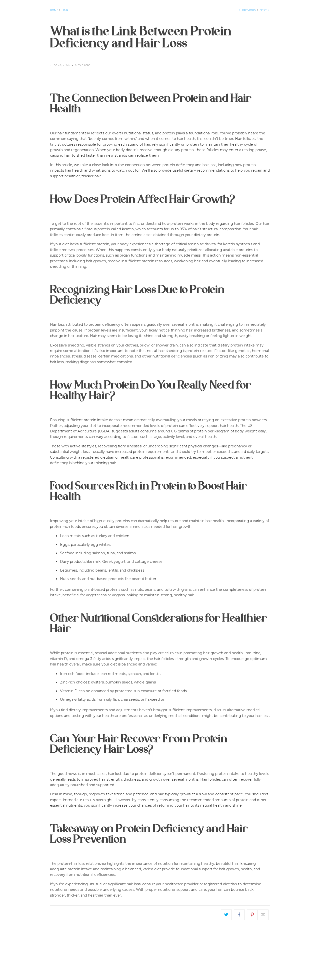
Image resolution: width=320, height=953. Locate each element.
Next (263, 10)
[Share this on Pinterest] (252, 915)
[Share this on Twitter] (226, 915)
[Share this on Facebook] (239, 915)
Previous (249, 10)
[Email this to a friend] (263, 915)
